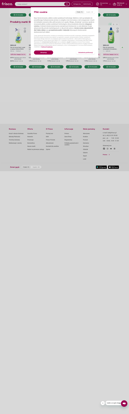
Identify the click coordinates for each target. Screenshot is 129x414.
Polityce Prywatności (47, 47)
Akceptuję (43, 52)
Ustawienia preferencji (85, 52)
